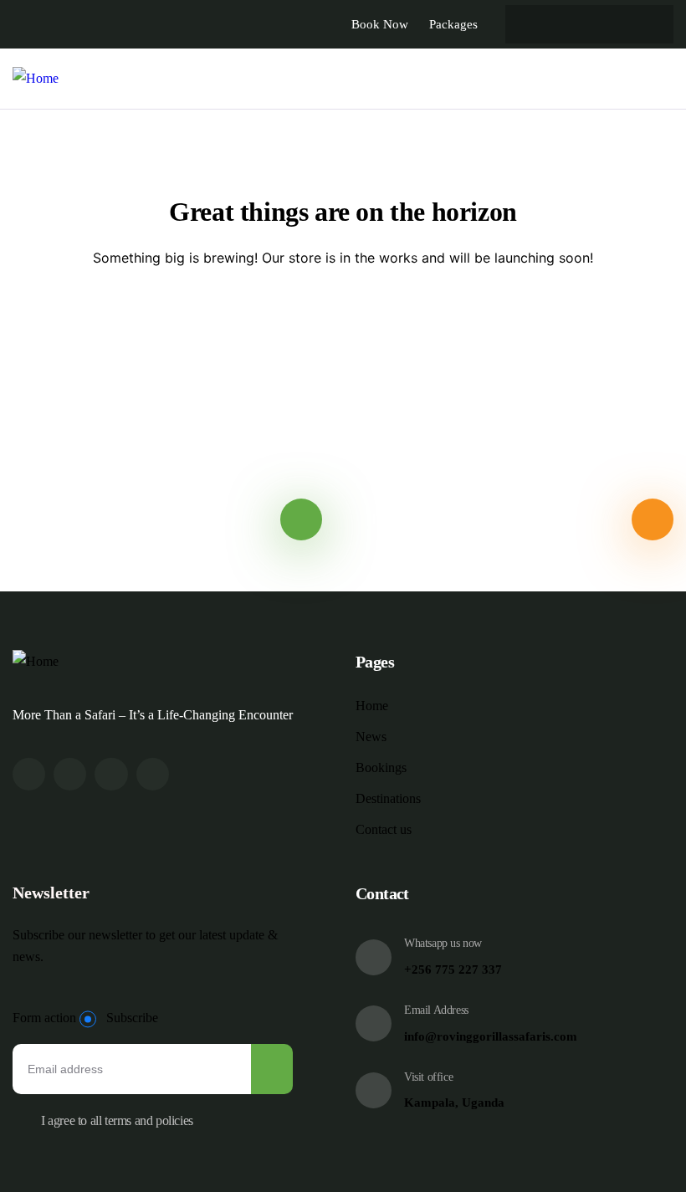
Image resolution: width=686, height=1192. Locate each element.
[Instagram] (111, 774)
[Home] (36, 79)
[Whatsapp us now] (374, 957)
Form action (44, 1017)
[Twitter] (29, 774)
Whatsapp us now (443, 943)
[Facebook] (70, 774)
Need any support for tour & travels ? (137, 519)
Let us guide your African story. (469, 519)
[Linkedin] (152, 774)
